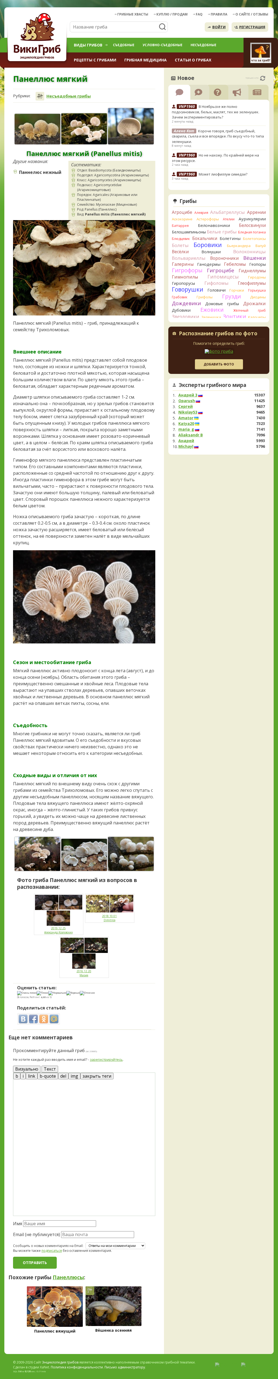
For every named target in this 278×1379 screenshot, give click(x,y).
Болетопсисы (254, 238)
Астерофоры (208, 219)
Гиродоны (257, 277)
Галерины (183, 264)
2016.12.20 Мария (84, 973)
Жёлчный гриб (249, 310)
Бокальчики (204, 238)
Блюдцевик (181, 238)
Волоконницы (249, 251)
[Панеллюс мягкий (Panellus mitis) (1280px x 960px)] (131, 854)
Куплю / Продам (172, 14)
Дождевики (186, 303)
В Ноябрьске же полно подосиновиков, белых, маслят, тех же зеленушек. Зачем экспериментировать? (215, 112)
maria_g (186, 429)
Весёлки (180, 252)
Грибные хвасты (132, 14)
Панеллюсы (68, 1277)
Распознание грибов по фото (218, 334)
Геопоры (257, 264)
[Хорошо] (73, 993)
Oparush (186, 401)
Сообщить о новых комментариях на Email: (48, 1245)
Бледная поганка (252, 232)
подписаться (52, 1250)
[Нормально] (57, 993)
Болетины (230, 238)
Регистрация (252, 26)
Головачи (216, 290)
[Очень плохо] (27, 993)
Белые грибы (222, 232)
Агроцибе (182, 212)
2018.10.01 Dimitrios (109, 918)
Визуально (26, 1069)
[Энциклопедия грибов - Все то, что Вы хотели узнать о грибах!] (38, 37)
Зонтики (234, 316)
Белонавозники (214, 225)
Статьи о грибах (193, 59)
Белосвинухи (252, 225)
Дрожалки (254, 304)
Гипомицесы (223, 276)
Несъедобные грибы (68, 96)
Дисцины (258, 297)
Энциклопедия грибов (60, 1362)
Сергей (185, 406)
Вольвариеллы (189, 258)
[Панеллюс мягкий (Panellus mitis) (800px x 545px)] (84, 128)
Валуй (260, 245)
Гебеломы (235, 264)
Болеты (180, 245)
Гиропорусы (183, 283)
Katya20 (186, 424)
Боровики (208, 245)
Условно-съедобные (162, 45)
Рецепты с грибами (95, 59)
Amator (185, 418)
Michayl (185, 446)
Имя (17, 1224)
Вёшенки (254, 258)
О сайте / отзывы (251, 14)
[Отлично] (87, 993)
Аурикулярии (252, 218)
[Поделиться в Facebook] (33, 1019)
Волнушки (211, 251)
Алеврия (201, 212)
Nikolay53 (187, 412)
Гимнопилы (185, 277)
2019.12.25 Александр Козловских (58, 930)
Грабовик (179, 297)
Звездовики (185, 316)
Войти (219, 26)
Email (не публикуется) (36, 1234)
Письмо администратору (125, 1367)
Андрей (186, 441)
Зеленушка (211, 317)
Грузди (231, 296)
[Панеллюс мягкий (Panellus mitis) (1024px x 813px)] (131, 126)
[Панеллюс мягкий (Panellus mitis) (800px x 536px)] (37, 129)
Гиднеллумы (252, 271)
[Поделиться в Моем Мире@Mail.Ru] (54, 1019)
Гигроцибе (220, 270)
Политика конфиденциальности (77, 1367)
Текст (50, 1069)
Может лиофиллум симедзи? (223, 174)
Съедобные (123, 45)
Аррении (256, 212)
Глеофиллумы (252, 283)
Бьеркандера (239, 245)
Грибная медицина (145, 59)
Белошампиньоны (189, 231)
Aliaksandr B (190, 435)
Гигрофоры (187, 270)
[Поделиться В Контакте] (23, 1019)
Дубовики (181, 310)
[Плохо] (42, 993)
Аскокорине (182, 219)
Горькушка (257, 290)
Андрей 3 (187, 395)
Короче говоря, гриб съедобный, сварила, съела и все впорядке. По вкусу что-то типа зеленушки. (218, 136)
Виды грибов (88, 45)
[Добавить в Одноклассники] (43, 1019)
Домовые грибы (222, 303)
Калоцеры (257, 317)
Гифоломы (216, 283)
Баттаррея (180, 225)
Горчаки (236, 290)
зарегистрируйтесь (106, 1059)
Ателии (229, 219)
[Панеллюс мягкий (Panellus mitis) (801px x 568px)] (84, 855)
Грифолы (205, 297)
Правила (219, 14)
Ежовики (212, 309)
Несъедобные (203, 45)
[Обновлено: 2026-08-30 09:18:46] (262, 78)
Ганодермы (208, 264)
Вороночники (224, 258)
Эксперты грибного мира (212, 385)
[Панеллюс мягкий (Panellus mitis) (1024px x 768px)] (37, 854)
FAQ (199, 14)
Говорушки (187, 289)
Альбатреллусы (227, 212)
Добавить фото (219, 364)
